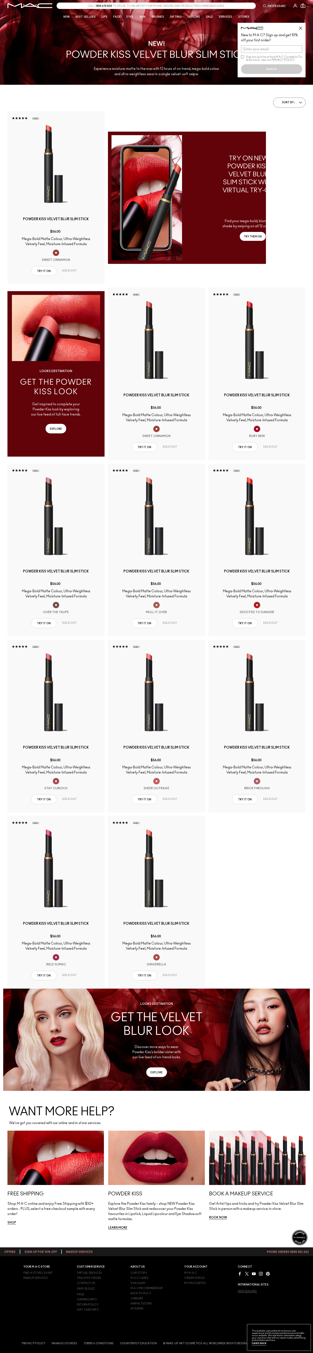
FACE (117, 17)
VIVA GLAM (138, 1283)
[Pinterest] (268, 1273)
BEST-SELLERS (86, 17)
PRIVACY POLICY (283, 60)
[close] (302, 26)
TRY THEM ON (253, 236)
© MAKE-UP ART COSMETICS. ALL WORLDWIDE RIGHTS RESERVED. (207, 1343)
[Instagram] (261, 1273)
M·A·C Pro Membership (147, 1288)
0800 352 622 (86, 1288)
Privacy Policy (33, 1343)
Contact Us (86, 1283)
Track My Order (89, 1278)
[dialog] (56, 221)
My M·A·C (190, 1273)
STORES (244, 17)
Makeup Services (35, 1278)
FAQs (80, 1294)
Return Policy (88, 1304)
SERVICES (225, 17)
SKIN (142, 17)
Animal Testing (141, 1303)
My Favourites (195, 1283)
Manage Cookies (64, 1343)
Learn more (259, 1343)
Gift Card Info (88, 1309)
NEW (66, 17)
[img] (56, 164)
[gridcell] (56, 253)
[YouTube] (254, 1273)
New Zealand (247, 1291)
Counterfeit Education (138, 1343)
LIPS (104, 17)
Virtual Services (89, 1273)
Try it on (44, 271)
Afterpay (137, 1308)
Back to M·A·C (141, 1293)
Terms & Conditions (98, 1343)
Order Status (194, 1278)
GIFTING (176, 17)
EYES (129, 17)
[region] (279, 1337)
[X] (247, 1273)
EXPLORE (194, 17)
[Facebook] (240, 1273)
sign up (271, 69)
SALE (209, 17)
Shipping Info (87, 1299)
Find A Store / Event (38, 1273)
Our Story (139, 1273)
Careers (137, 1298)
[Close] (300, 1336)
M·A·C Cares (139, 1278)
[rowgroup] (156, 1189)
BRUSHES (158, 17)
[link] (11, 1223)
